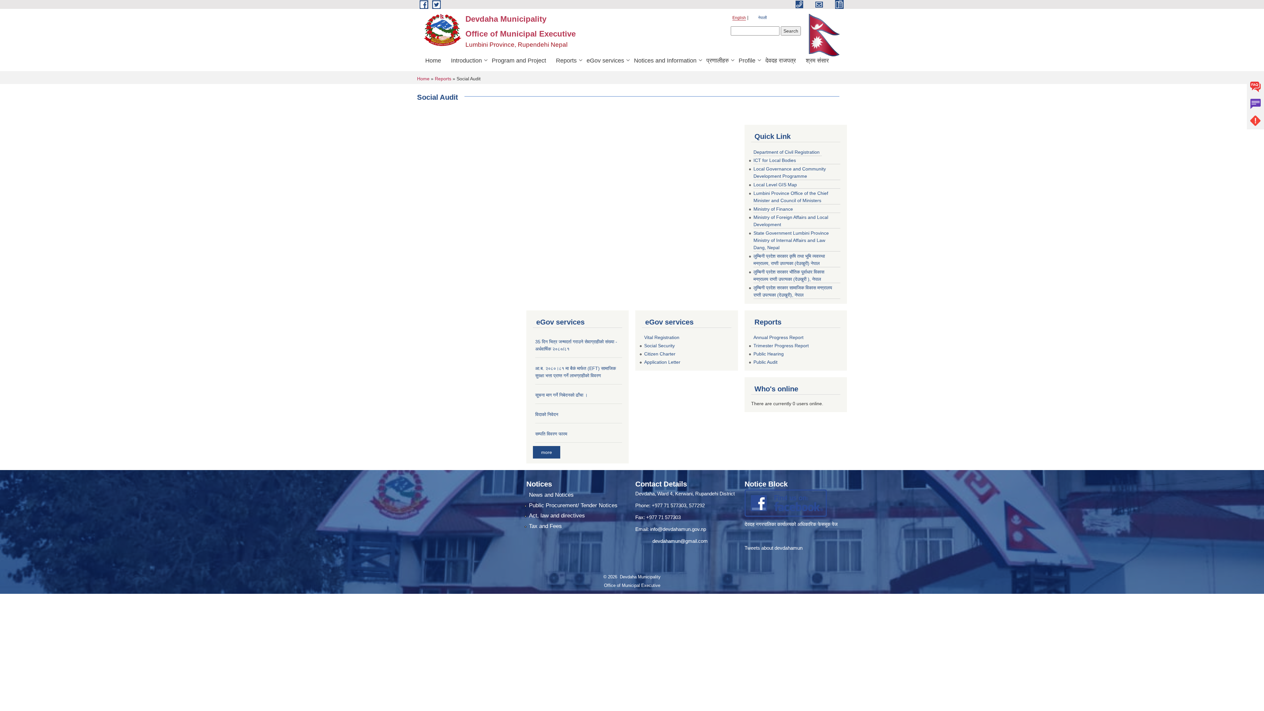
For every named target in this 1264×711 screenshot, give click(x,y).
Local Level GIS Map (775, 184)
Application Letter (662, 362)
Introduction (466, 60)
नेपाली (762, 17)
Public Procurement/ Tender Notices (573, 505)
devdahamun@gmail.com (680, 541)
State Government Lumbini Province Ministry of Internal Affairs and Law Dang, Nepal (791, 240)
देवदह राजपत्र (780, 60)
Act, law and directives (557, 516)
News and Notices (551, 495)
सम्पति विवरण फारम (551, 433)
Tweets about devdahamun (774, 548)
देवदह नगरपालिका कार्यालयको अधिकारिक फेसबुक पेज (792, 524)
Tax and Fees (545, 526)
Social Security (659, 345)
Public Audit (765, 362)
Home (433, 60)
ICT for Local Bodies (774, 160)
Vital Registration (661, 337)
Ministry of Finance (773, 209)
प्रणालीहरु (717, 60)
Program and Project (519, 60)
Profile (747, 60)
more (546, 452)
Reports (566, 60)
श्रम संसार (817, 60)
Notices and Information (665, 60)
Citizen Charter (659, 353)
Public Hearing (768, 353)
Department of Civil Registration (786, 152)
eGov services (605, 60)
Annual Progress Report (778, 337)
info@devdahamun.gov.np (678, 529)
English (739, 17)
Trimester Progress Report (781, 345)
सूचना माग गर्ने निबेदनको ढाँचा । (561, 395)
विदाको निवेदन (546, 414)
